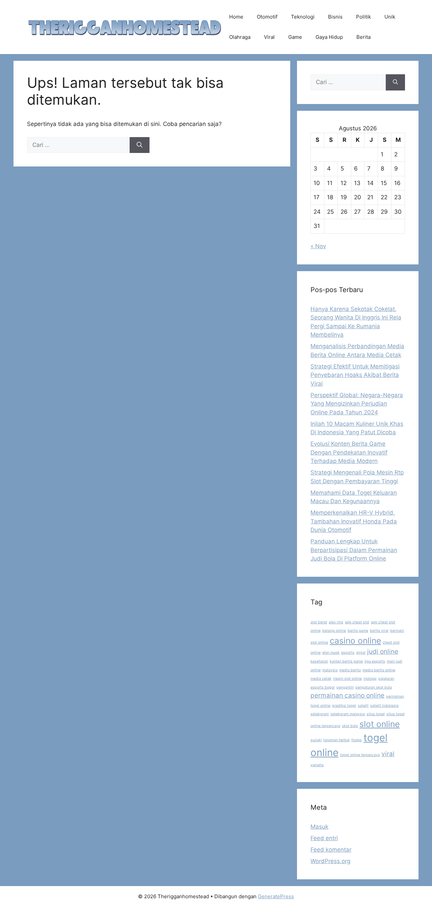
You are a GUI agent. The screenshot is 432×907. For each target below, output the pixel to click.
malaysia (330, 670)
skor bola (350, 726)
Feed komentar (330, 849)
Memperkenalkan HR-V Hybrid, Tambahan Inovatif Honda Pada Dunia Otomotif (353, 521)
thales (356, 740)
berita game (358, 630)
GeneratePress (276, 896)
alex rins (336, 622)
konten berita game (346, 661)
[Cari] (140, 145)
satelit (363, 705)
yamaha (317, 765)
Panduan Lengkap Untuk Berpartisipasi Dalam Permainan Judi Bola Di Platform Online (353, 550)
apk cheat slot (357, 622)
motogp (370, 678)
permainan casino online (347, 695)
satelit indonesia (384, 705)
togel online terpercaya (360, 755)
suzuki (316, 740)
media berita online (378, 670)
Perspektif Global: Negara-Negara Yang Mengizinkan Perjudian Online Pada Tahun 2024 (356, 404)
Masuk (319, 826)
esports (347, 652)
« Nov (318, 246)
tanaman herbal (336, 740)
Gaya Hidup (329, 37)
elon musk (331, 652)
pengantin (345, 687)
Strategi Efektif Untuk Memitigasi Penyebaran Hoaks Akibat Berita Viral (355, 375)
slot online (379, 724)
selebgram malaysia (347, 714)
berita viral (379, 630)
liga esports (374, 661)
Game (295, 37)
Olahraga (239, 37)
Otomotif (267, 17)
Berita (363, 37)
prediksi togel (344, 705)
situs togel (376, 714)
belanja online (334, 630)
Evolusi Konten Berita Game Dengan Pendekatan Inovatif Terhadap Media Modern (348, 452)
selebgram (319, 714)
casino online (355, 641)
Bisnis (335, 17)
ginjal (361, 652)
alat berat (318, 622)
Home (236, 17)
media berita (350, 670)
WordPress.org (330, 861)
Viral (269, 37)
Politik (363, 17)
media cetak (320, 678)
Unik (389, 17)
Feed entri (324, 838)
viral (388, 754)
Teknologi (303, 17)
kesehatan (319, 661)
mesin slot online (347, 678)
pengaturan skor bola (373, 687)
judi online (382, 651)
